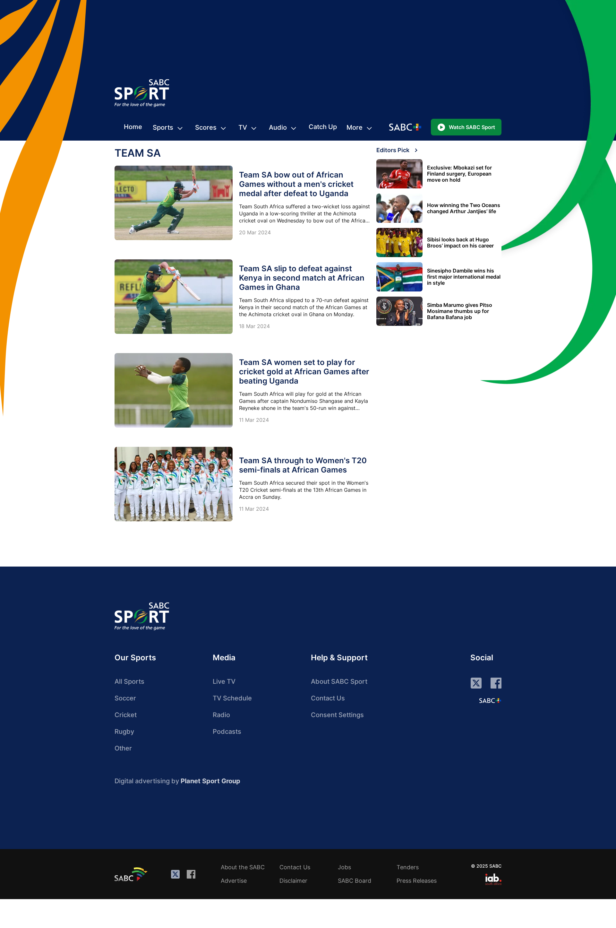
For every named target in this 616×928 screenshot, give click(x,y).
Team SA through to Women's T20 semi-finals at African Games (303, 465)
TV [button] (242, 127)
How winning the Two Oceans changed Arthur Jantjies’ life (463, 208)
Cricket (126, 715)
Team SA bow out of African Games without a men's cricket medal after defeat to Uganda (296, 184)
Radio (221, 715)
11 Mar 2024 (254, 420)
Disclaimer (293, 880)
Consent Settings (337, 715)
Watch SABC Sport (472, 127)
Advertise (234, 880)
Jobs (344, 867)
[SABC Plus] (490, 700)
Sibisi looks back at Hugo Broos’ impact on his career (460, 243)
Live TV (224, 681)
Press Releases (417, 880)
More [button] (354, 127)
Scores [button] (206, 127)
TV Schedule (232, 698)
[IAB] (493, 879)
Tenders (408, 867)
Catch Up (323, 127)
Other (123, 748)
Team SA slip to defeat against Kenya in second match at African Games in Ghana (301, 278)
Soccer (125, 698)
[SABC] (132, 874)
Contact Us (328, 698)
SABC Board (354, 880)
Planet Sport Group (210, 781)
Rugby (124, 731)
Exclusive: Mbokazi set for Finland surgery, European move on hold (459, 174)
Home (133, 127)
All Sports (129, 681)
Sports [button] (163, 127)
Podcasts (227, 731)
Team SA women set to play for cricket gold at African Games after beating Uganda (304, 372)
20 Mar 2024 (255, 232)
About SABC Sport (339, 681)
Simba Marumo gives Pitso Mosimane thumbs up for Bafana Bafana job (459, 311)
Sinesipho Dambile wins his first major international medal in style (464, 277)
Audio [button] (278, 127)
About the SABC (243, 867)
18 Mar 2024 (254, 326)
